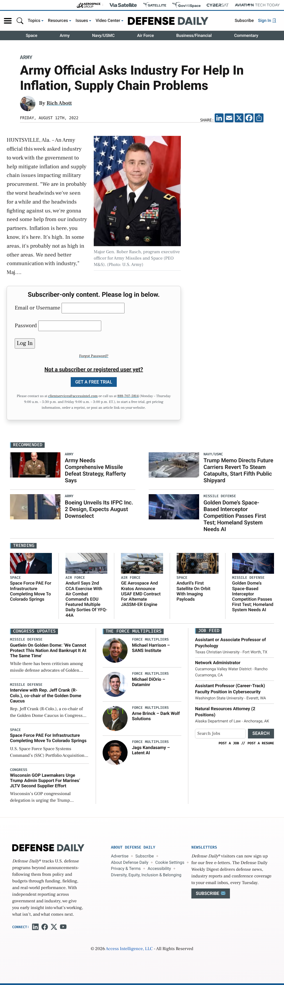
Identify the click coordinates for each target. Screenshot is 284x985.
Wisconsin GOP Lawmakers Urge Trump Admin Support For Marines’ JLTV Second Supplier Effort (45, 780)
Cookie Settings (169, 862)
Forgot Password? (93, 356)
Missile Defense (248, 578)
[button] (7, 20)
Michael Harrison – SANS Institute (151, 648)
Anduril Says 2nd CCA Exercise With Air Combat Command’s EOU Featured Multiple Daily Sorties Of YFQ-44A (86, 599)
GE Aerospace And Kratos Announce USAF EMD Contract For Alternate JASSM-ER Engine (141, 593)
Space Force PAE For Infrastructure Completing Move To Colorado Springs (30, 591)
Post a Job (229, 743)
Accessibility (159, 868)
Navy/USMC (103, 35)
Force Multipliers (150, 639)
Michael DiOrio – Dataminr (148, 682)
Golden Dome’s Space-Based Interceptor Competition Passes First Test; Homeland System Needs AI (235, 515)
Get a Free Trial (93, 382)
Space (31, 35)
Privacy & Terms (126, 868)
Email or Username (37, 307)
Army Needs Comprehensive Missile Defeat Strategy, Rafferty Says (95, 470)
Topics (34, 20)
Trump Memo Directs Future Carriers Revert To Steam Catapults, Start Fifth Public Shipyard (238, 470)
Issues (82, 20)
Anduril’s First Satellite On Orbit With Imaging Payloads (194, 591)
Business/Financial (194, 35)
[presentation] (115, 650)
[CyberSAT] (218, 5)
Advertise (119, 856)
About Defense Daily (129, 862)
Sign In (265, 20)
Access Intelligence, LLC (129, 949)
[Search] (20, 20)
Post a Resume (260, 743)
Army (65, 35)
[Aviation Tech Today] (257, 5)
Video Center (108, 20)
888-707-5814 (128, 396)
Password (26, 325)
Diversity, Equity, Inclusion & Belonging (146, 874)
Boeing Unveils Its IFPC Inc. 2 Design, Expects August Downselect (99, 509)
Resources (58, 20)
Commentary (246, 35)
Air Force (145, 35)
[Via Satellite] (123, 5)
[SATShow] (154, 5)
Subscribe (244, 20)
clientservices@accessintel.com (73, 396)
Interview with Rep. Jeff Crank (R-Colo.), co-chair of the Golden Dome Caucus (45, 695)
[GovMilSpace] (186, 5)
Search (261, 733)
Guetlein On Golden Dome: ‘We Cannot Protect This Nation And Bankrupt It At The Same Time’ (48, 650)
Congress (18, 770)
